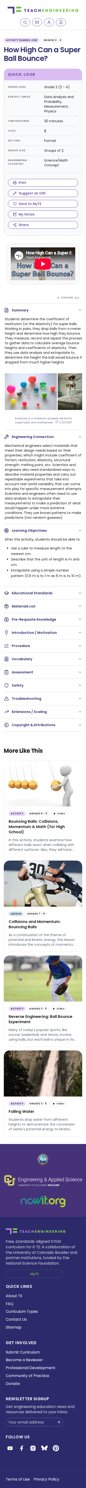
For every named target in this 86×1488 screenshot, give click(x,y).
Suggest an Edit (32, 193)
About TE (14, 1295)
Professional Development (30, 1367)
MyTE (34, 1274)
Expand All (70, 297)
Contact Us (16, 1319)
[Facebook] (21, 1448)
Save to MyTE (30, 203)
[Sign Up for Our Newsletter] (58, 1422)
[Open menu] (61, 22)
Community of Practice (27, 1375)
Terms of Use (18, 1479)
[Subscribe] (37, 22)
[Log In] (49, 22)
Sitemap (14, 1327)
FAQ (9, 1303)
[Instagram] (33, 1448)
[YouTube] (10, 1448)
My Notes (27, 214)
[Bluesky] (44, 1448)
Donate (13, 1383)
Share (24, 224)
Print (22, 182)
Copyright (65, 422)
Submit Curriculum (23, 1352)
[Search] (25, 22)
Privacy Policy (46, 1479)
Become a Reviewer (24, 1359)
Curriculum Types (22, 1311)
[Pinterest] (56, 1448)
